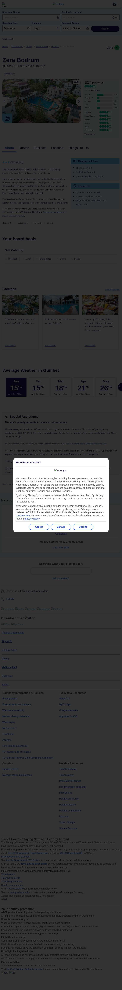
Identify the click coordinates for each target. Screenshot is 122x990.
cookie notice (23, 515)
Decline (83, 527)
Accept (39, 527)
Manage (61, 527)
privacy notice (32, 518)
